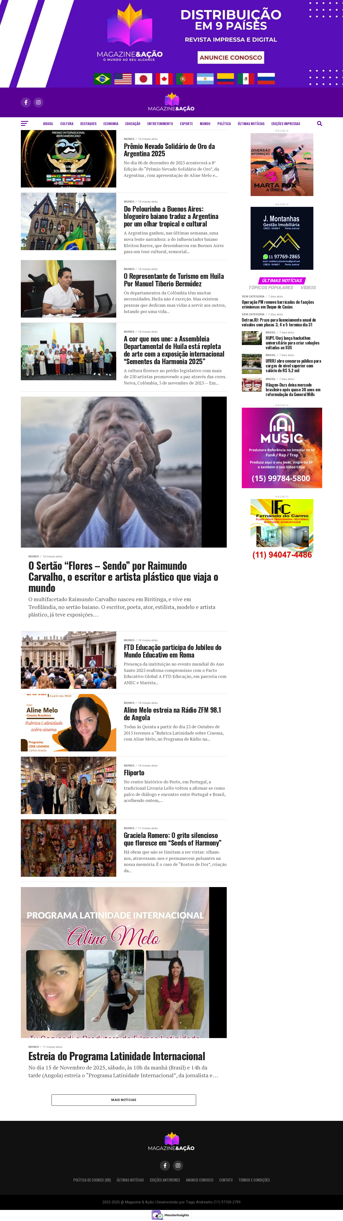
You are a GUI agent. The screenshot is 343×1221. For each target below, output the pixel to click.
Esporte (186, 123)
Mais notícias (123, 1100)
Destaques (88, 123)
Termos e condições (254, 1179)
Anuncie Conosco (199, 1179)
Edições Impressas (285, 123)
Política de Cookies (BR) (92, 1179)
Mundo (205, 123)
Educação (132, 123)
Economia (110, 123)
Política (224, 123)
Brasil (48, 123)
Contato (226, 1179)
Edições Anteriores (165, 1179)
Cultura (66, 123)
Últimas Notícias (251, 123)
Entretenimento (160, 123)
